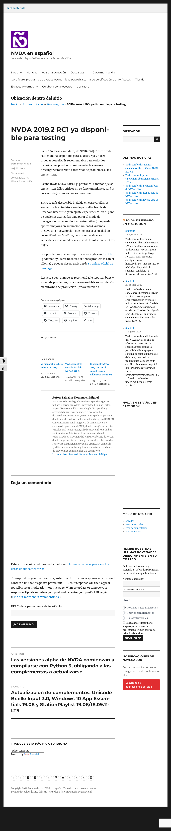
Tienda (139, 79)
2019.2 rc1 (23, 177)
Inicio (14, 72)
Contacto (83, 86)
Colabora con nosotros (57, 86)
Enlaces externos (22, 86)
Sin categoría (55, 104)
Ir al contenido (16, 8)
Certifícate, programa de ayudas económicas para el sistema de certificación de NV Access (71, 79)
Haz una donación (54, 72)
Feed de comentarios (136, 528)
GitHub (107, 254)
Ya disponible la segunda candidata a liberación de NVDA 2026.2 (141, 168)
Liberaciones (18, 181)
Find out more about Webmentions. (35, 597)
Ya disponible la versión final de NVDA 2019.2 (73, 368)
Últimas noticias (32, 104)
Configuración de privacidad (77, 791)
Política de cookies (21, 791)
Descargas (77, 72)
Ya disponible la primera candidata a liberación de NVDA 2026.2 (141, 179)
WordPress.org (133, 531)
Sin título (130, 231)
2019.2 (14, 177)
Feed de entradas (134, 524)
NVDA (29, 181)
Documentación (104, 72)
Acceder (129, 521)
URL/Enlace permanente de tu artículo (36, 606)
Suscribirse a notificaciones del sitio (138, 684)
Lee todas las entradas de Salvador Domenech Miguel (80, 454)
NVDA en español (32, 53)
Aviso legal (54, 791)
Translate (35, 754)
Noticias (32, 72)
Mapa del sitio (39, 791)
